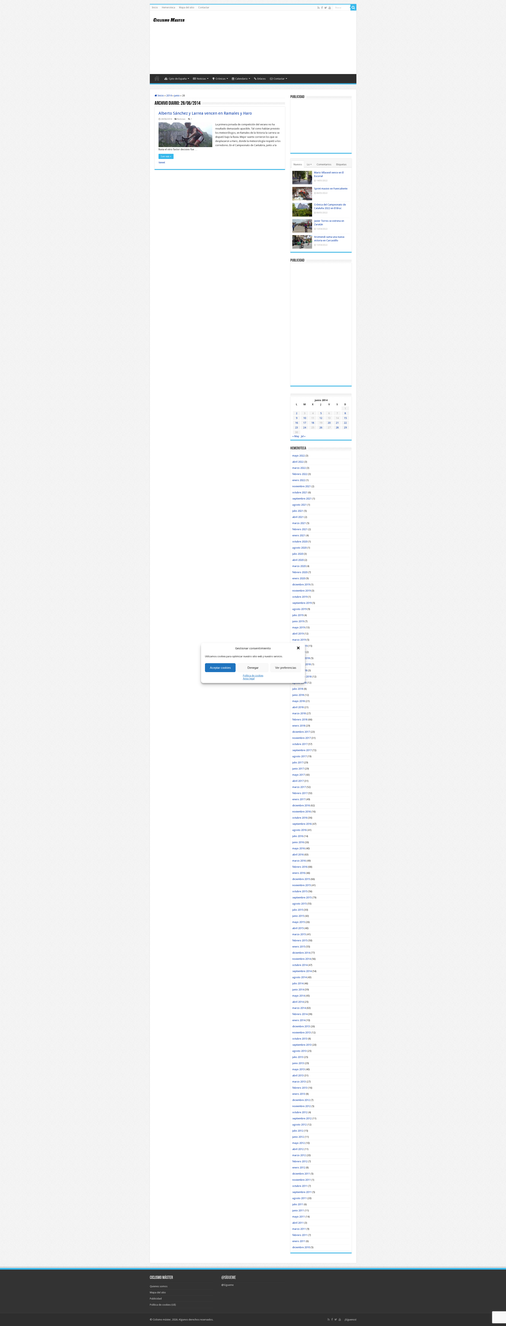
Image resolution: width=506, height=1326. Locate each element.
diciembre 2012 (301, 1100)
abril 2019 (298, 633)
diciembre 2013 (301, 1026)
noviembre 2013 (301, 1032)
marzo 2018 (299, 713)
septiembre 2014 (302, 971)
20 (329, 422)
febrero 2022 (299, 474)
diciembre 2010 (301, 1247)
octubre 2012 (299, 1112)
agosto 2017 (299, 756)
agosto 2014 (299, 977)
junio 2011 (298, 1210)
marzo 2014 (299, 1007)
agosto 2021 (299, 504)
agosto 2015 (299, 903)
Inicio (155, 7)
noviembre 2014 (301, 958)
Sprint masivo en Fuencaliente (330, 188)
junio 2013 (298, 1063)
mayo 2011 (298, 1216)
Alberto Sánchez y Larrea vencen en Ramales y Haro (205, 113)
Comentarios (324, 164)
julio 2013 (297, 1057)
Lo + (309, 164)
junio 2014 (298, 989)
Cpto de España (178, 78)
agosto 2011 (299, 1198)
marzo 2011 (299, 1228)
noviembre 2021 (301, 486)
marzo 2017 (299, 787)
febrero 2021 (299, 529)
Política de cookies (253, 675)
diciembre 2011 (301, 1173)
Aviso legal (249, 678)
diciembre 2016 (301, 805)
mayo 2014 (298, 995)
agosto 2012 (299, 1124)
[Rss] (318, 7)
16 (296, 422)
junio (177, 95)
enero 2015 (298, 946)
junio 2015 (298, 915)
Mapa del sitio (186, 7)
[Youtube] (329, 7)
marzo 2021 (299, 523)
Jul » (303, 436)
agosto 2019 (299, 609)
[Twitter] (325, 7)
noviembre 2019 (301, 590)
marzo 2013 (299, 1081)
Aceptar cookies (220, 667)
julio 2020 (297, 553)
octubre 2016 (299, 817)
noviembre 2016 (301, 811)
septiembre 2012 (302, 1118)
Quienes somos (158, 1286)
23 (296, 427)
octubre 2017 (299, 744)
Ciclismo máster (162, 1319)
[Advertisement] (281, 42)
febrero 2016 (299, 866)
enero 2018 (298, 725)
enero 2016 (298, 872)
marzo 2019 (299, 639)
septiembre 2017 (302, 750)
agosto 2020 (299, 547)
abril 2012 (298, 1149)
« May (295, 436)
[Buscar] (353, 7)
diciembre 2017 (301, 731)
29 (345, 427)
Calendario (241, 78)
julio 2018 (297, 688)
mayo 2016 (298, 848)
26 (320, 427)
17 (304, 422)
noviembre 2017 (301, 737)
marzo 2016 (299, 860)
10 (304, 418)
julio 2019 (297, 615)
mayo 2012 (298, 1142)
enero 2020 (298, 578)
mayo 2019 (298, 627)
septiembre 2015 (302, 897)
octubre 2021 (299, 492)
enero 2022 (298, 480)
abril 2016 (298, 854)
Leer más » (166, 156)
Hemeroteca (168, 7)
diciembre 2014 (301, 952)
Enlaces (261, 78)
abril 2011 (298, 1222)
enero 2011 (298, 1241)
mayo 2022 (298, 455)
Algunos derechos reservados (196, 1319)
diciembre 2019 (301, 584)
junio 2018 (298, 694)
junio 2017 (298, 768)
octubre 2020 (299, 541)
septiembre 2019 (302, 602)
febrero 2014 (299, 1014)
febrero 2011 (299, 1235)
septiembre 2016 (302, 823)
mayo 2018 (298, 701)
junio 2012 (298, 1136)
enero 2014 (298, 1020)
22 (345, 422)
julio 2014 (297, 983)
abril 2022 (298, 461)
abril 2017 (298, 780)
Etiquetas (341, 164)
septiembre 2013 (302, 1044)
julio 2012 (297, 1130)
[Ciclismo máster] (171, 19)
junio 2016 (298, 842)
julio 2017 (297, 762)
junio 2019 (298, 621)
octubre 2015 (299, 891)
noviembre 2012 (301, 1106)
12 (320, 418)
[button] (298, 648)
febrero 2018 (299, 719)
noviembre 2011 (301, 1179)
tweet (162, 162)
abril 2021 (298, 517)
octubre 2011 (299, 1185)
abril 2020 (298, 559)
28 (337, 427)
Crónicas (221, 78)
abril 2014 (298, 1001)
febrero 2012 (299, 1161)
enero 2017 (298, 799)
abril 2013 (298, 1075)
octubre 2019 (299, 596)
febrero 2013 (299, 1087)
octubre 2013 (299, 1038)
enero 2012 (298, 1167)
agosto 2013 (299, 1050)
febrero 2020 (299, 572)
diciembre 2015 (301, 879)
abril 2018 (298, 707)
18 (312, 422)
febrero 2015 (299, 940)
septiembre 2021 (302, 498)
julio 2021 (297, 510)
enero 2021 (298, 535)
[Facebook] (322, 7)
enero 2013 (298, 1093)
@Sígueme (228, 1278)
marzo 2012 (299, 1155)
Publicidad (156, 1298)
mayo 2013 (298, 1069)
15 (345, 418)
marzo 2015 (299, 934)
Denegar (253, 667)
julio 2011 (297, 1204)
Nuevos (298, 164)
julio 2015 (297, 909)
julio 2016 (297, 836)
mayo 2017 (298, 774)
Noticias (201, 78)
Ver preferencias (285, 667)
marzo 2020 (299, 566)
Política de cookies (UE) (163, 1304)
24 (304, 427)
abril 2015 (298, 928)
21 (337, 422)
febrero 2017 (299, 793)
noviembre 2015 (301, 885)
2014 (169, 95)
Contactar (203, 7)
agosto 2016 (299, 830)
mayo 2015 (298, 922)
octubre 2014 (299, 965)
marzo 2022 (299, 467)
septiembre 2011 (302, 1192)
